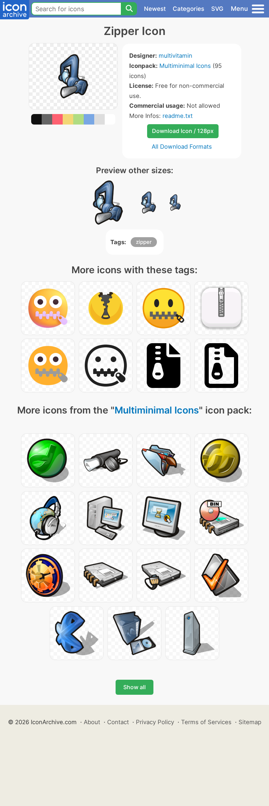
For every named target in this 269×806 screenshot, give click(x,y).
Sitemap (250, 722)
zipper (144, 242)
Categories (188, 8)
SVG (217, 8)
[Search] (129, 8)
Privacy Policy (155, 722)
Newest (155, 8)
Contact (118, 722)
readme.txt (178, 115)
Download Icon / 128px (183, 130)
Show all (134, 687)
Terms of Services (206, 722)
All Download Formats (182, 146)
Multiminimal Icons (185, 65)
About (92, 722)
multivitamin (175, 55)
